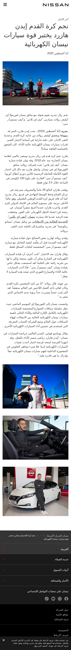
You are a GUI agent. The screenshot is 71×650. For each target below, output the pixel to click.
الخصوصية (63, 630)
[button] (5, 4)
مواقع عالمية (62, 614)
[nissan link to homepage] (55, 4)
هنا (36, 646)
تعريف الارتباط (61, 635)
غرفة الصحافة (61, 619)
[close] (4, 640)
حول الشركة (62, 609)
